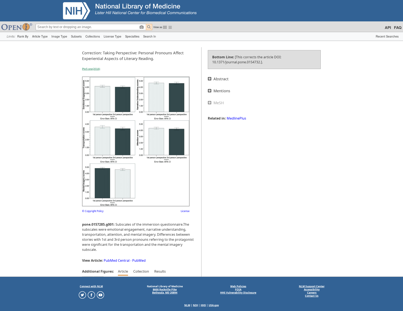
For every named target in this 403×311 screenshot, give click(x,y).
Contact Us (311, 296)
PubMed (139, 260)
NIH (195, 305)
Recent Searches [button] (387, 36)
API (388, 27)
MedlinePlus (236, 118)
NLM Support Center (311, 286)
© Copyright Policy (92, 211)
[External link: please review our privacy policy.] (82, 295)
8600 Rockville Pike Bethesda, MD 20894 (164, 291)
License (185, 211)
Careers (312, 292)
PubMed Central (117, 260)
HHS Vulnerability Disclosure (238, 292)
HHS (203, 305)
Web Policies (238, 286)
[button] (22, 36)
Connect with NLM (91, 286)
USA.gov (214, 305)
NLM (187, 305)
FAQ (398, 27)
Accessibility (312, 289)
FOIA (238, 289)
